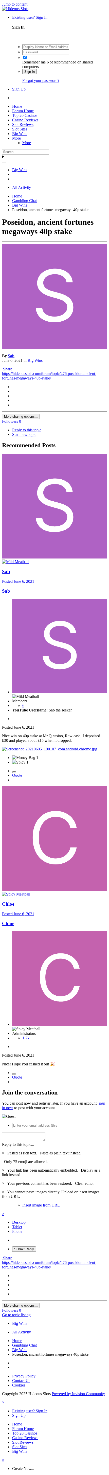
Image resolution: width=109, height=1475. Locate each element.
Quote (17, 775)
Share (7, 369)
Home (17, 106)
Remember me (34, 62)
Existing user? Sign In (30, 17)
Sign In (29, 72)
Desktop (19, 1222)
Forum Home (23, 111)
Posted (18, 581)
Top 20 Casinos (24, 115)
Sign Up (19, 89)
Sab (11, 356)
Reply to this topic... (18, 1144)
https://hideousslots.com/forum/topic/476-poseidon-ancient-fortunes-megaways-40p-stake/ (49, 375)
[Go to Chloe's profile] (54, 889)
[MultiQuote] (14, 772)
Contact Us (21, 1380)
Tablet (17, 1227)
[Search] (4, 162)
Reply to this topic (26, 430)
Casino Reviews (25, 120)
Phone (17, 1231)
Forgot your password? (40, 80)
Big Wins (19, 133)
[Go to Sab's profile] (54, 347)
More (16, 138)
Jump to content (14, 4)
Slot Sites (19, 129)
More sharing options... (21, 416)
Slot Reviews (22, 124)
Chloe (8, 904)
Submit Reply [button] (24, 1249)
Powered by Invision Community (78, 1394)
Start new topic (24, 434)
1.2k (25, 1038)
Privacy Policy (23, 1376)
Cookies (18, 1385)
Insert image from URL (41, 1205)
